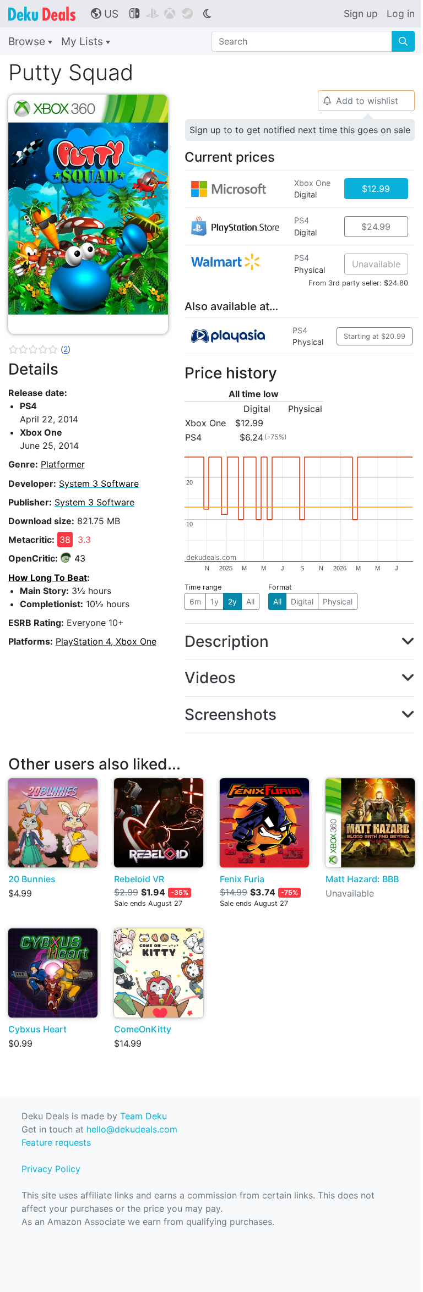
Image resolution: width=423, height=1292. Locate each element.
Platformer (63, 464)
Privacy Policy (50, 1168)
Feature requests (56, 1142)
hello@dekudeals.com (131, 1129)
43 (79, 558)
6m (195, 601)
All (250, 601)
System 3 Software (99, 483)
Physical (337, 601)
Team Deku (143, 1115)
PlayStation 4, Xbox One (106, 641)
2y (232, 601)
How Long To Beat (47, 577)
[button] (39, 349)
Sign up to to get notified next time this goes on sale (299, 129)
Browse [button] (28, 41)
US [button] (104, 13)
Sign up (361, 13)
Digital (302, 601)
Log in (401, 13)
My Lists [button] (83, 41)
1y (214, 601)
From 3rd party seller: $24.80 (358, 283)
